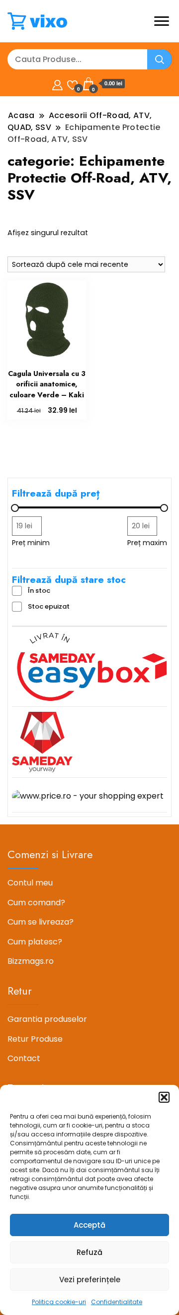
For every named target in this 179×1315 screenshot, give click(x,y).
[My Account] (57, 83)
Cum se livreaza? (40, 922)
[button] (164, 1097)
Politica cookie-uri (59, 1302)
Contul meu (30, 882)
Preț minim (31, 543)
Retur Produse (35, 1039)
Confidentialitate (116, 1302)
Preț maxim (147, 543)
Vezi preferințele (89, 1279)
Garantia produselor (47, 1019)
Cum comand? (36, 902)
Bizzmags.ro (30, 961)
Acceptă (89, 1225)
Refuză (89, 1252)
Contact (23, 1058)
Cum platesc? (34, 941)
